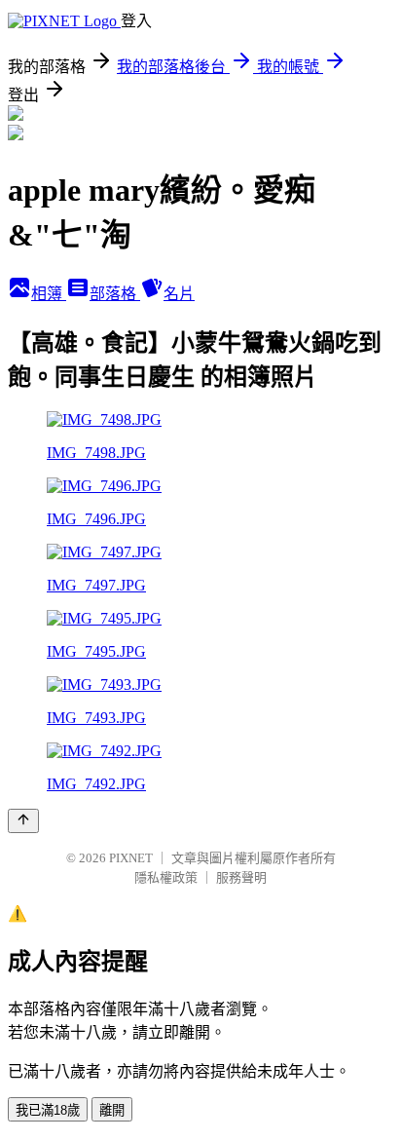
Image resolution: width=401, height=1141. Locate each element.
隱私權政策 (166, 877)
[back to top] (23, 821)
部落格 (115, 293)
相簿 (48, 293)
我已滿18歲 (48, 1110)
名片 (179, 293)
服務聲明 (241, 877)
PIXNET (131, 858)
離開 (112, 1110)
